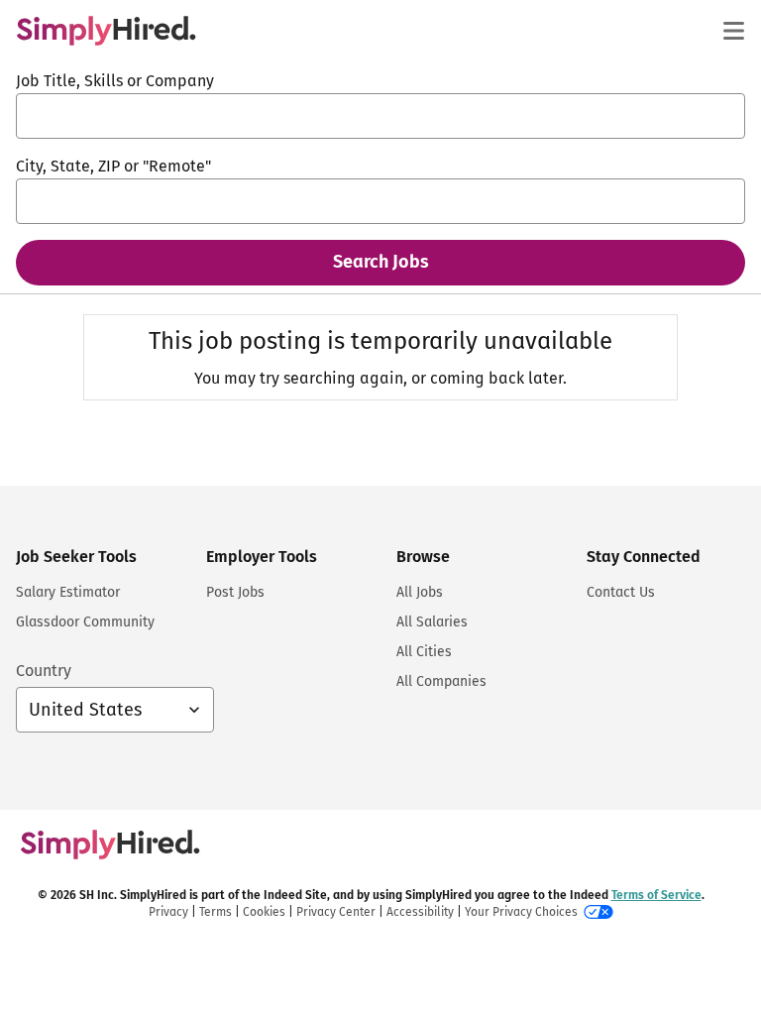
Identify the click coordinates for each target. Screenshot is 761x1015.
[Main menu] (733, 31)
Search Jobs (381, 262)
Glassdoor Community (85, 622)
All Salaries (432, 622)
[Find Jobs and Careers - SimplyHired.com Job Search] (106, 31)
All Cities (424, 651)
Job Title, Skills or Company (115, 80)
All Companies (441, 681)
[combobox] (380, 116)
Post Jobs (235, 592)
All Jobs (419, 592)
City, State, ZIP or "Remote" (113, 166)
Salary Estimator (68, 592)
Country (43, 670)
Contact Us (621, 592)
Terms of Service (656, 895)
